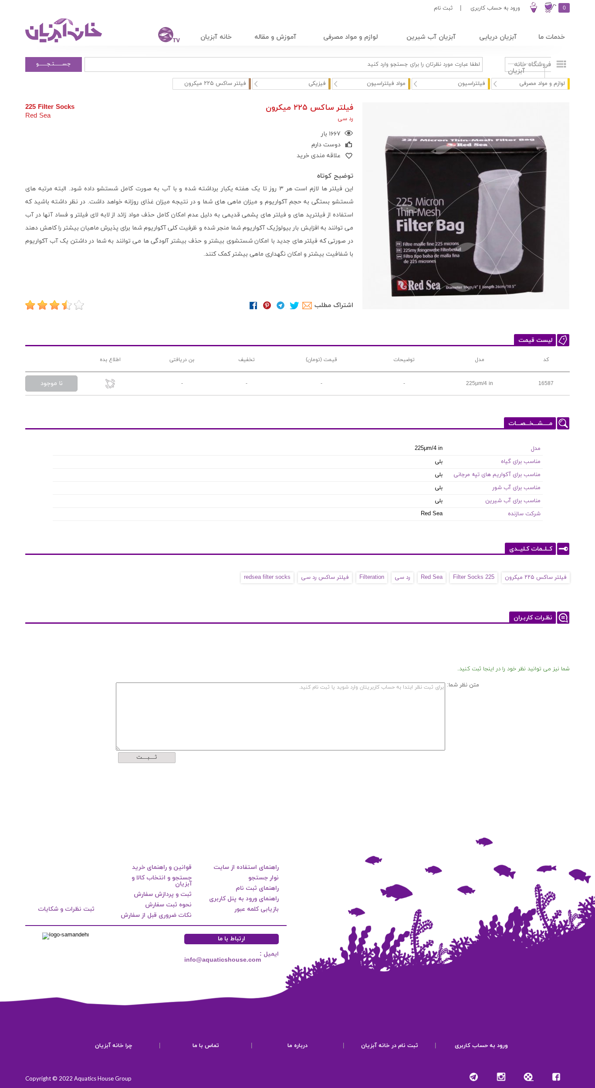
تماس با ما (206, 1046)
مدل (536, 449)
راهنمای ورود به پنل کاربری (244, 899)
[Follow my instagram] (501, 1077)
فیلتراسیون (471, 84)
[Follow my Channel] (474, 1077)
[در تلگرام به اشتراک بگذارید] (280, 305)
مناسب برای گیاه (521, 462)
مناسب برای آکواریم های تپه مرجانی (497, 475)
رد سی (402, 577)
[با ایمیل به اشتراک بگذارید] (307, 305)
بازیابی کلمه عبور (256, 909)
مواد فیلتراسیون (386, 84)
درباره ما (297, 1046)
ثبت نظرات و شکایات (66, 909)
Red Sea (432, 577)
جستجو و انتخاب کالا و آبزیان (162, 881)
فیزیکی (317, 84)
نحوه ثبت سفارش (168, 905)
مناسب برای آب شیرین (513, 501)
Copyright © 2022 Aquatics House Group (78, 1078)
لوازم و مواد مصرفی (542, 84)
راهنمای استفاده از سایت (246, 867)
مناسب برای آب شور (516, 488)
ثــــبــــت (146, 757)
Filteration (371, 577)
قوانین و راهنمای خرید (162, 867)
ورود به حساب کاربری (495, 8)
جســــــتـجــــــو (53, 64)
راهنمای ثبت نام (257, 888)
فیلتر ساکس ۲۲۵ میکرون (536, 577)
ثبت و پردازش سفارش (163, 894)
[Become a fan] (556, 1077)
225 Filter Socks (473, 577)
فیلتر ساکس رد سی (325, 577)
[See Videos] (529, 1077)
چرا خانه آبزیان (113, 1046)
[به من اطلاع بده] (110, 384)
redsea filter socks (267, 577)
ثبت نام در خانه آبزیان (389, 1046)
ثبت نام (443, 8)
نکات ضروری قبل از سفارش (156, 915)
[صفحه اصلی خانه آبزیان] (64, 42)
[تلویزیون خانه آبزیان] (163, 36)
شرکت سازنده (524, 514)
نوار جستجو (263, 878)
